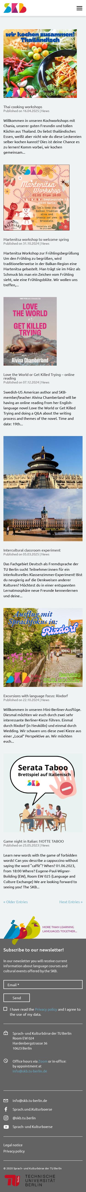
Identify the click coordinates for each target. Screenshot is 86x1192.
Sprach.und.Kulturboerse (32, 1109)
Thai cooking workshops (22, 106)
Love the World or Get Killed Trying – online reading (39, 376)
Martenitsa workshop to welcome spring (36, 239)
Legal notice (12, 1145)
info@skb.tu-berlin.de (30, 1071)
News (45, 111)
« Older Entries (15, 901)
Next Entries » (71, 901)
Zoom (42, 1061)
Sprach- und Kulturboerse (33, 1126)
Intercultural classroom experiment (32, 550)
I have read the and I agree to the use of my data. (45, 1011)
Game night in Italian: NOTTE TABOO (33, 841)
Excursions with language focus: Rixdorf (35, 695)
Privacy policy (46, 1009)
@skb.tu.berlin (24, 1118)
